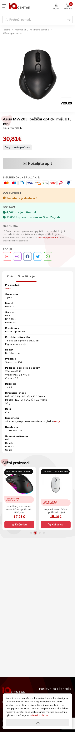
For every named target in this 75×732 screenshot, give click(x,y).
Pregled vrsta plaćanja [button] (17, 147)
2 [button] (35, 533)
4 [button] (44, 533)
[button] (5, 6)
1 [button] (31, 533)
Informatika (20, 29)
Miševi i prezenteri (12, 33)
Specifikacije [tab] (26, 276)
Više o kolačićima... (40, 715)
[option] (37, 74)
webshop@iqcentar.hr (48, 237)
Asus (8, 288)
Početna (6, 29)
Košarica (20, 524)
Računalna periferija (39, 29)
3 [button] (39, 533)
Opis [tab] (10, 276)
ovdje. (57, 421)
